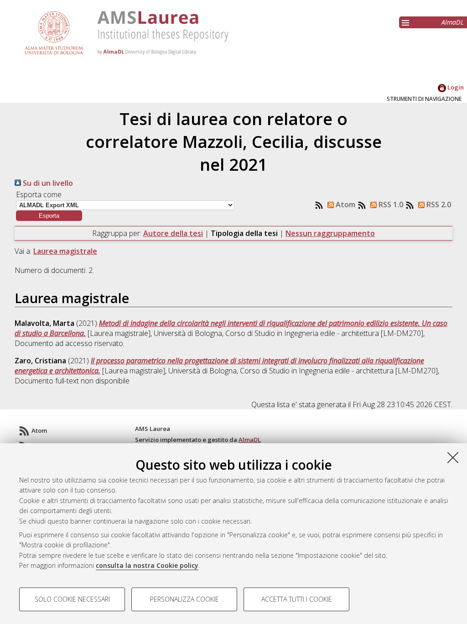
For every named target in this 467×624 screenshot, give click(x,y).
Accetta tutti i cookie (296, 599)
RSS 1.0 (390, 204)
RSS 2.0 (438, 204)
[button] (49, 215)
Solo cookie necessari (72, 599)
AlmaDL (452, 22)
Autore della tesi (173, 233)
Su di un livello (47, 183)
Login (455, 87)
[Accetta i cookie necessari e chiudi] (453, 457)
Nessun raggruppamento (330, 233)
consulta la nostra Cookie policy (147, 565)
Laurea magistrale (65, 251)
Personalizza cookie (184, 599)
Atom (344, 204)
